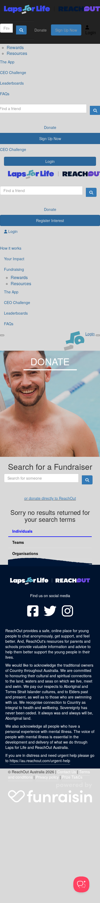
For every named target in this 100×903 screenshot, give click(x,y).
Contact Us (66, 771)
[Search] (21, 29)
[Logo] (50, 9)
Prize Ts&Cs (72, 777)
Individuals (22, 531)
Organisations (25, 553)
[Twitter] (50, 611)
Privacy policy (47, 777)
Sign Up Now (66, 30)
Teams (18, 542)
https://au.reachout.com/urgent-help (40, 760)
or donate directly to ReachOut (50, 498)
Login (90, 32)
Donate (40, 30)
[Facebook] (32, 611)
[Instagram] (67, 611)
